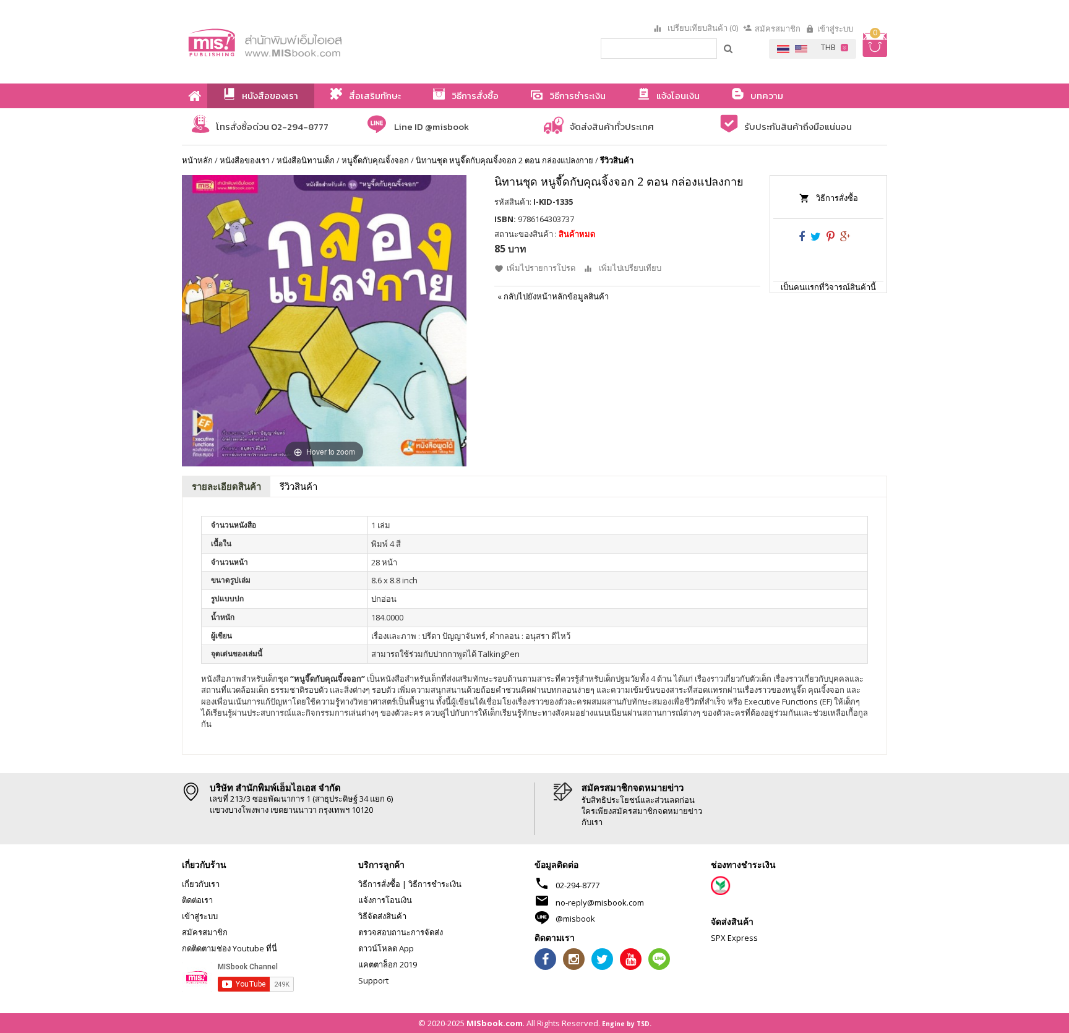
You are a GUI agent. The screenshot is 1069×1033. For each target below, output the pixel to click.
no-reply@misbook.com (600, 902)
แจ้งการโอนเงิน (385, 900)
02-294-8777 (577, 885)
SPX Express (734, 937)
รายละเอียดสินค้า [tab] (226, 486)
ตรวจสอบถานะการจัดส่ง (400, 932)
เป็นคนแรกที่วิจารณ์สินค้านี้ (828, 287)
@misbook (575, 918)
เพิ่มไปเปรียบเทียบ (630, 267)
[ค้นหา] (729, 48)
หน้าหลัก (197, 160)
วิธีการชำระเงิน (435, 883)
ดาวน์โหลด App (386, 948)
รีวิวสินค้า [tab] (298, 486)
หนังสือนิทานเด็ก (306, 160)
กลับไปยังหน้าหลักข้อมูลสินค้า (553, 296)
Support (373, 980)
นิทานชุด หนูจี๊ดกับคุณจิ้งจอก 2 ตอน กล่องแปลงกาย (504, 160)
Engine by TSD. (626, 1023)
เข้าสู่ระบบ (835, 28)
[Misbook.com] (299, 41)
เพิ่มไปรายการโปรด (541, 267)
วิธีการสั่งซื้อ (837, 198)
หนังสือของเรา (245, 160)
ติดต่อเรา (197, 900)
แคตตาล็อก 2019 (387, 964)
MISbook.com (494, 1023)
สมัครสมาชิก (778, 28)
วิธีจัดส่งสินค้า (382, 916)
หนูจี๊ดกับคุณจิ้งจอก (375, 160)
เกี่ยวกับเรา (201, 883)
